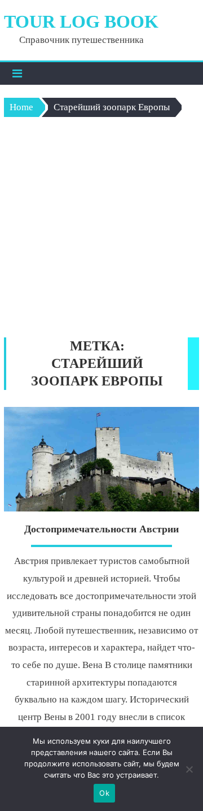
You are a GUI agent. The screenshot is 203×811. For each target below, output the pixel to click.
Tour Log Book (81, 21)
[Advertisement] (101, 230)
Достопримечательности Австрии (101, 529)
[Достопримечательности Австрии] (101, 459)
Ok (104, 792)
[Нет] (189, 769)
